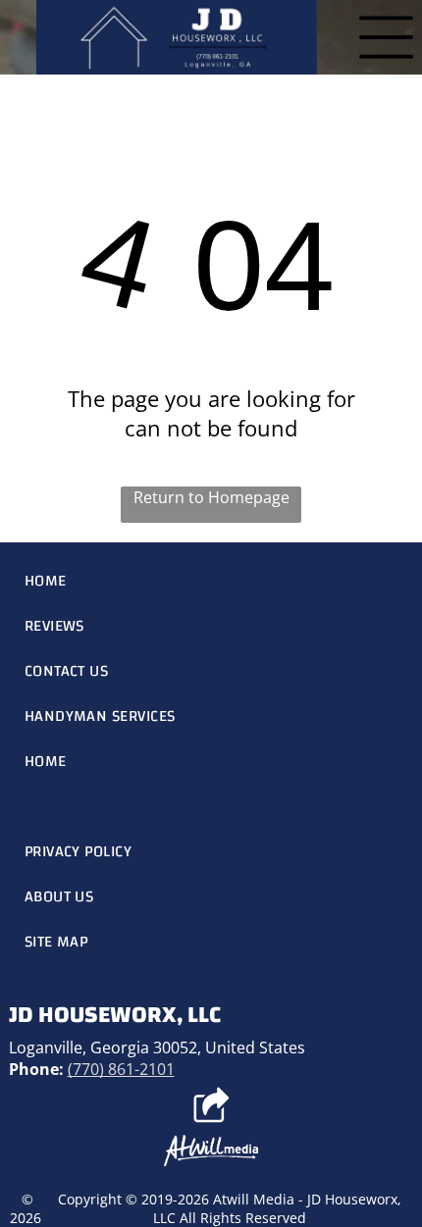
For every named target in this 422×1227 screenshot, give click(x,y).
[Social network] (211, 1107)
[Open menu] (386, 37)
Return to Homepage (211, 497)
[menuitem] (211, 580)
